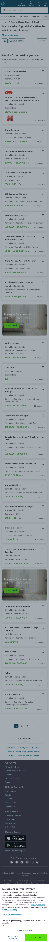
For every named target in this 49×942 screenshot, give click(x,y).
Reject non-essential (13, 937)
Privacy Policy (11, 910)
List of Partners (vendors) (12, 915)
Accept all (36, 937)
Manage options (24, 930)
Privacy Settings (38, 905)
